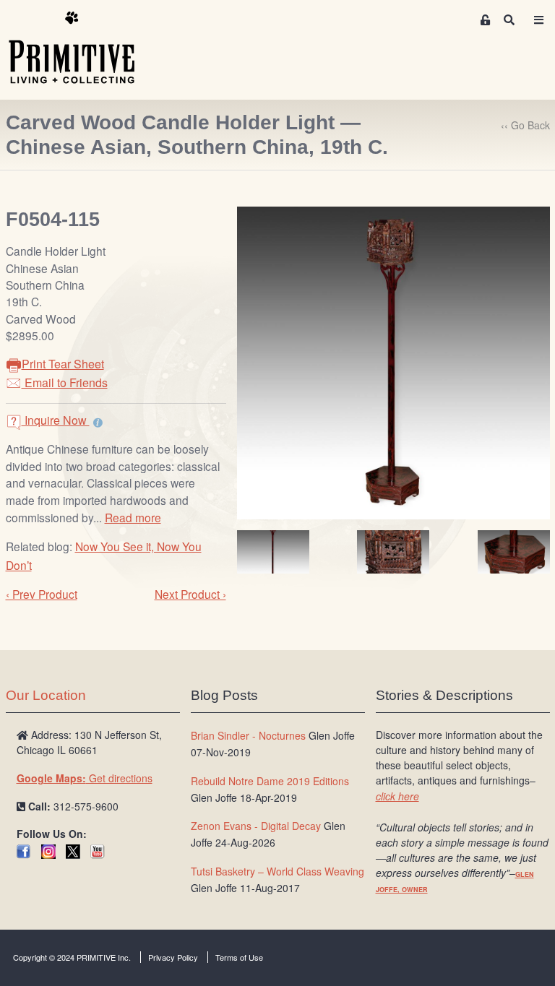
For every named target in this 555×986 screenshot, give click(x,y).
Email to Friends (65, 382)
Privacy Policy (173, 957)
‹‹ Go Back (525, 125)
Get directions (84, 778)
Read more (133, 517)
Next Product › (190, 594)
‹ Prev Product (41, 594)
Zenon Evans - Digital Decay (256, 825)
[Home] (82, 48)
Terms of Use (239, 957)
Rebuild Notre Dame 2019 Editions (270, 781)
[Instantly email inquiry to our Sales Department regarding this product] (97, 422)
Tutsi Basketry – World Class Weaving (277, 871)
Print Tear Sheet (63, 363)
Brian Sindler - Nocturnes (248, 735)
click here (397, 796)
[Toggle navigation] (539, 20)
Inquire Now (56, 420)
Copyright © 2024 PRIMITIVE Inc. (72, 957)
